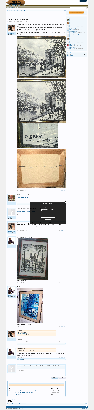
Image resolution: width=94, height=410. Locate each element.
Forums (14, 5)
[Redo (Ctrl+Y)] (20, 368)
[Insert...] (50, 366)
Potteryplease (19, 203)
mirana (27, 203)
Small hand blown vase (73, 28)
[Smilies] (44, 366)
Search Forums (10, 7)
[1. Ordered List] (38, 366)
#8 (59, 357)
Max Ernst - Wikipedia (22, 197)
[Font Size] (26, 366)
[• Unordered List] (37, 366)
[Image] (46, 366)
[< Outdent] (40, 366)
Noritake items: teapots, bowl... (75, 25)
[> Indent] (42, 366)
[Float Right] (54, 366)
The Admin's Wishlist (70, 55)
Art (12, 21)
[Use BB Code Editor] (64, 366)
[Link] (30, 366)
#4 (59, 230)
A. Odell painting (18, 394)
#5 (59, 282)
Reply (65, 190)
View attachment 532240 (22, 333)
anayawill (71, 26)
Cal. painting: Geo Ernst (19, 386)
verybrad (10, 203)
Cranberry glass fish (73, 47)
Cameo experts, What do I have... (75, 18)
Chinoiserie (72, 29)
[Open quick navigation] (64, 10)
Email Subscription (78, 406)
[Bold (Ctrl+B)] (18, 366)
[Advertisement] (36, 15)
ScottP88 (71, 45)
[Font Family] (28, 366)
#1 (59, 190)
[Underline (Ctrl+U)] (22, 366)
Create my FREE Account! (76, 12)
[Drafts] (58, 366)
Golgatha (71, 38)
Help (73, 406)
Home (10, 5)
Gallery (19, 5)
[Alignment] (34, 366)
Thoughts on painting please (20, 388)
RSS (86, 406)
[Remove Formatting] (62, 366)
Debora (9, 217)
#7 (59, 341)
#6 (59, 326)
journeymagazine (20, 21)
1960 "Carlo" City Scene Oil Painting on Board (24, 392)
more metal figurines (73, 31)
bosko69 (24, 203)
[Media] (48, 366)
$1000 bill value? (72, 44)
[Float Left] (52, 366)
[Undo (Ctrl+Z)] (18, 368)
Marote (9, 245)
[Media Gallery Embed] (56, 366)
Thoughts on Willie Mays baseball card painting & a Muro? (26, 390)
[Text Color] (24, 366)
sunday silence (72, 32)
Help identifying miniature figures (75, 34)
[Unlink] (32, 366)
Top (85, 406)
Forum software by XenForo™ (15, 408)
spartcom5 (71, 19)
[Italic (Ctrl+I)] (20, 366)
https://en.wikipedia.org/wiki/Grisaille (26, 211)
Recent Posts (16, 7)
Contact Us (70, 406)
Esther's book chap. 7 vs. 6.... (75, 37)
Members (24, 5)
